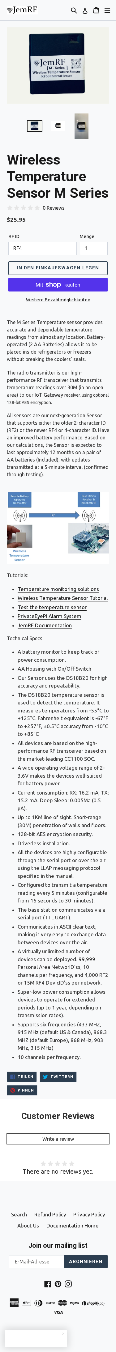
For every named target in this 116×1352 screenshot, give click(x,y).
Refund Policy (50, 1214)
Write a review (58, 1139)
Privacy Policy (89, 1214)
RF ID (13, 236)
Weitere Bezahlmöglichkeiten (58, 299)
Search (19, 1214)
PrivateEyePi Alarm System (49, 616)
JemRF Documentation (45, 625)
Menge (87, 236)
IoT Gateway (49, 395)
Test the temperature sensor (52, 607)
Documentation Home (72, 1225)
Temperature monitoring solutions (58, 589)
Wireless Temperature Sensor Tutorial (63, 598)
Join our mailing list (58, 1245)
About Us (28, 1225)
